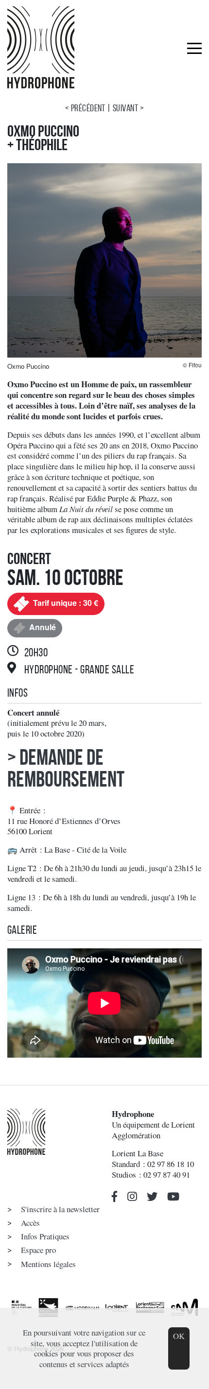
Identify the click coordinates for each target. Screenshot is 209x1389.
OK (179, 1335)
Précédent (88, 108)
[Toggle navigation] (194, 47)
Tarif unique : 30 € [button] (64, 602)
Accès (30, 1222)
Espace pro (38, 1249)
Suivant (125, 108)
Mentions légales (48, 1263)
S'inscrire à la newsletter (60, 1209)
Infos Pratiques (45, 1236)
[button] (115, 1196)
